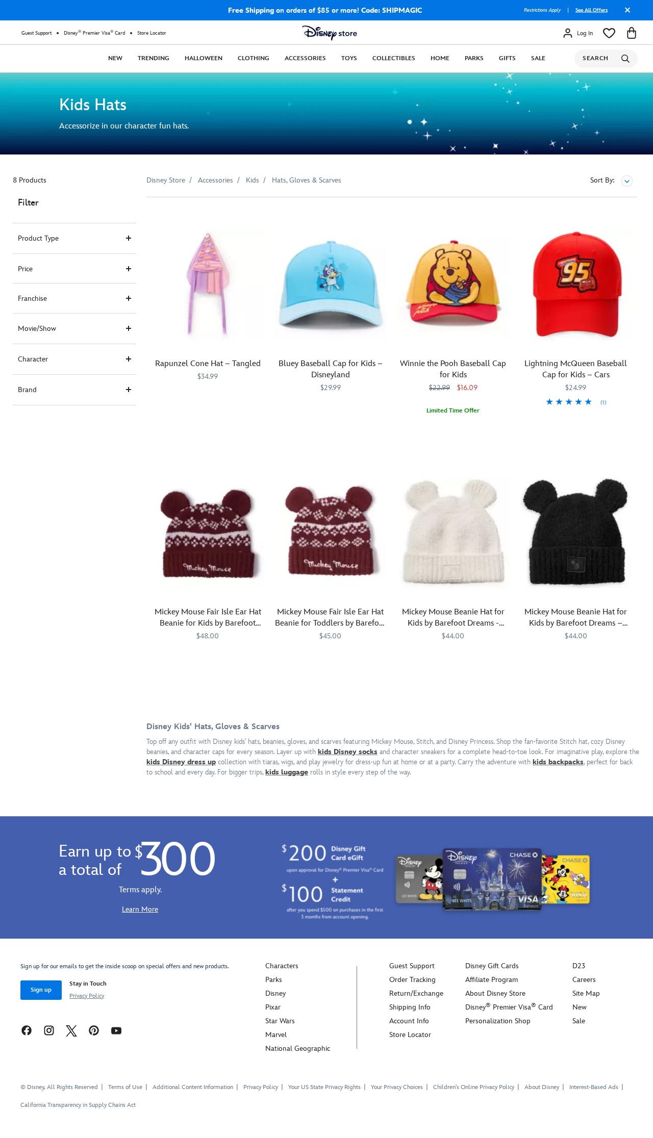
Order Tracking (412, 979)
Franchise (32, 298)
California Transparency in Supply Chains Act (78, 1105)
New (115, 58)
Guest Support (36, 33)
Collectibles (393, 58)
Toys (349, 58)
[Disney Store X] (71, 1030)
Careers (584, 979)
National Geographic (297, 1048)
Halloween (203, 58)
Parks (474, 58)
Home (440, 58)
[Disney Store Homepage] (329, 33)
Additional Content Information (193, 1087)
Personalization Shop (498, 1021)
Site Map (586, 993)
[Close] (625, 13)
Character (33, 359)
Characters (281, 966)
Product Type (38, 238)
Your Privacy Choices (397, 1087)
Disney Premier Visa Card (94, 33)
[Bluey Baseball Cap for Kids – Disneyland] (330, 284)
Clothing (253, 58)
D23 (578, 966)
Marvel (276, 1034)
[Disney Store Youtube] (116, 1030)
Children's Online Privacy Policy (473, 1087)
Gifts (507, 58)
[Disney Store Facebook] (26, 1030)
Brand (27, 389)
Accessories (305, 58)
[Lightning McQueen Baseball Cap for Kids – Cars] (576, 284)
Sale (538, 58)
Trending (153, 58)
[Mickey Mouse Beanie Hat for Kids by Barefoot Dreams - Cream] (453, 532)
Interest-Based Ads (593, 1087)
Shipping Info (410, 1007)
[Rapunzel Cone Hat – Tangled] (208, 284)
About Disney (541, 1087)
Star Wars (280, 1021)
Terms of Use (125, 1087)
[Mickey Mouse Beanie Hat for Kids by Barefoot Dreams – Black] (576, 532)
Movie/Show (37, 328)
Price (25, 269)
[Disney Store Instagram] (49, 1030)
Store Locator (151, 33)
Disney (275, 993)
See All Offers (591, 10)
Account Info (409, 1021)
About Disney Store (495, 993)
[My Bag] (631, 33)
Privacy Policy (86, 996)
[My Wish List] (609, 33)
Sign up (41, 990)
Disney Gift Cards (492, 966)
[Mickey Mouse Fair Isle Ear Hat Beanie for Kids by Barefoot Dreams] (208, 532)
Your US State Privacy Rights (324, 1087)
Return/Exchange (416, 993)
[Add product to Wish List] (258, 219)
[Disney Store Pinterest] (94, 1030)
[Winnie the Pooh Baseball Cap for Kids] (453, 284)
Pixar (273, 1007)
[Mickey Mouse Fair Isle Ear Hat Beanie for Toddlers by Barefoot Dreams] (330, 532)
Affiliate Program (491, 979)
